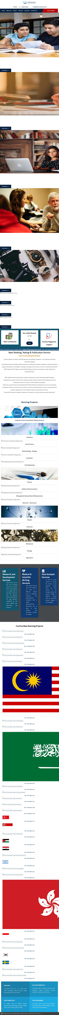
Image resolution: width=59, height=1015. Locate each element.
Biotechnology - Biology (29, 451)
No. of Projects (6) (30, 634)
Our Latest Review (29, 333)
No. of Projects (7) (30, 658)
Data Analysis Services (48, 576)
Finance (29, 482)
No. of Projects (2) (30, 852)
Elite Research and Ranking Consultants (12, 1013)
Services (20, 11)
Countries (27, 11)
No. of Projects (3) (30, 652)
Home (3, 11)
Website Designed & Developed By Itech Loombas (30, 1013)
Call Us (15, 7)
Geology (29, 551)
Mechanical (29, 544)
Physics (29, 520)
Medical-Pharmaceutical (29, 489)
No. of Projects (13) (29, 813)
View (29, 343)
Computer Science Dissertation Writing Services (29, 420)
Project (15, 11)
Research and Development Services (9, 577)
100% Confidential (9, 341)
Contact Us (34, 11)
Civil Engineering (29, 465)
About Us (8, 11)
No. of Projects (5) (30, 640)
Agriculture (29, 558)
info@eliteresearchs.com (39, 7)
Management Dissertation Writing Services (29, 496)
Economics (29, 458)
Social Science (29, 444)
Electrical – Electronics (30, 503)
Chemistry (29, 437)
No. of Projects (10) (29, 646)
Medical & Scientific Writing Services (26, 579)
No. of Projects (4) (30, 724)
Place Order (50, 10)
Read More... (5, 70)
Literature (29, 527)
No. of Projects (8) (30, 783)
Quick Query (25, 7)
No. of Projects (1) (30, 821)
